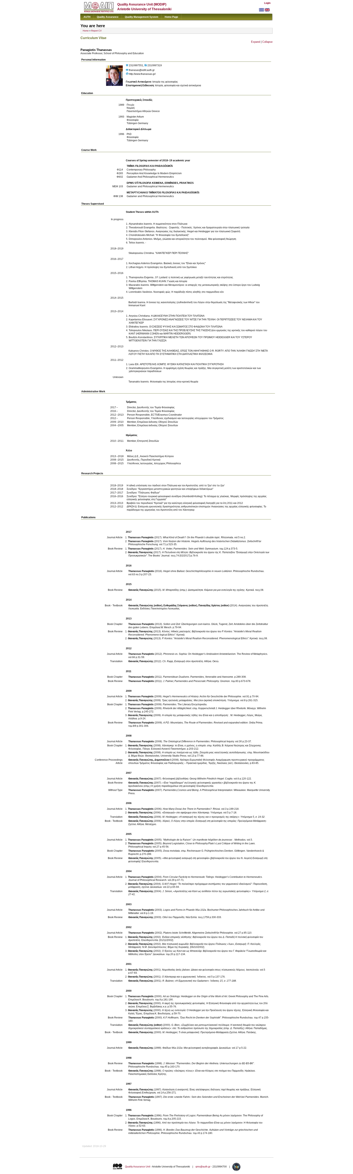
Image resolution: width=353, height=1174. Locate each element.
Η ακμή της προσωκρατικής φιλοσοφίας (183, 1003)
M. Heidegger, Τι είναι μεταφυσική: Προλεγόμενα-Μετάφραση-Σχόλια (199, 1032)
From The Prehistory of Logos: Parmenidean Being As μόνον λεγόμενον (202, 1115)
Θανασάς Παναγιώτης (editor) (145, 605)
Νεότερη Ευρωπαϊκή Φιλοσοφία (197, 759)
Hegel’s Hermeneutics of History (181, 696)
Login (267, 3)
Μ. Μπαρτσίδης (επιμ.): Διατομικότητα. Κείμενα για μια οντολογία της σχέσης (203, 590)
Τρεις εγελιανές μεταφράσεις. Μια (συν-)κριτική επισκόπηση (194, 700)
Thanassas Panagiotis (141, 537)
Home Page (171, 17)
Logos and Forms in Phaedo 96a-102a (184, 909)
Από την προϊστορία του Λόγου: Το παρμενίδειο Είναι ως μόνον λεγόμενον (202, 1122)
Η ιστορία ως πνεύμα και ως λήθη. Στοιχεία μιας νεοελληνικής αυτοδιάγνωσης (204, 752)
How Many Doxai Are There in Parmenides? (187, 808)
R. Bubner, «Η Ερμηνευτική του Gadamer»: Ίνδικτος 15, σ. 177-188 (199, 980)
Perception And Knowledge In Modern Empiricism (154, 173)
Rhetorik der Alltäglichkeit (177, 708)
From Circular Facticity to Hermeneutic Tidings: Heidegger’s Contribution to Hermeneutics (212, 877)
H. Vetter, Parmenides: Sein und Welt (183, 548)
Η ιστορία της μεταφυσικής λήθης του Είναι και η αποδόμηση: (195, 715)
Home (86, 30)
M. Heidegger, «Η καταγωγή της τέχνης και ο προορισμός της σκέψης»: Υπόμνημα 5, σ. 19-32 (213, 816)
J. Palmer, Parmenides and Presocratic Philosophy (191, 681)
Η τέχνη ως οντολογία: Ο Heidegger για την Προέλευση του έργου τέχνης (201, 1010)
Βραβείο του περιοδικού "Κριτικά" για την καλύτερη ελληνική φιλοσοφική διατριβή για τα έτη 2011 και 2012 (185, 503)
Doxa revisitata (171, 850)
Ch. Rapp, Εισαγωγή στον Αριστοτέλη (182, 661)
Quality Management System (141, 17)
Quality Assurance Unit (137, 1166)
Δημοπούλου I (162, 759)
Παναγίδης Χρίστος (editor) (213, 605)
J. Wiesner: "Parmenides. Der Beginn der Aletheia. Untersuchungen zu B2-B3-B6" (208, 1063)
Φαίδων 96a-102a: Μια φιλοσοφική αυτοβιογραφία (190, 1047)
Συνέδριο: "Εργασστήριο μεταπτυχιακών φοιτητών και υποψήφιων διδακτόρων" (170, 489)
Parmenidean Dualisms (176, 676)
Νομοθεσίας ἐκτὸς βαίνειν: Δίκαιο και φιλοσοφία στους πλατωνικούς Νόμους (203, 969)
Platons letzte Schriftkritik (177, 932)
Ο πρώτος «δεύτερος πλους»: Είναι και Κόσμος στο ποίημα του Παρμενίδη (203, 1070)
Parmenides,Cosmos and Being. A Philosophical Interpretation (197, 790)
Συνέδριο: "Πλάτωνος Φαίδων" (143, 492)
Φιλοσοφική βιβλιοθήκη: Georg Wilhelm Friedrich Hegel (193, 778)
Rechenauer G (195, 850)
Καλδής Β (218, 745)
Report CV (96, 30)
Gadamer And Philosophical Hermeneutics (150, 176)
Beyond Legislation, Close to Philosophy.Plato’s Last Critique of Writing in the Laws (209, 843)
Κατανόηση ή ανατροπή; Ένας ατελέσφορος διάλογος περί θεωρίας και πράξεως (205, 1089)
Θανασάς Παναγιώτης (140, 552)
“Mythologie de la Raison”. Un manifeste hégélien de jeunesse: (198, 839)
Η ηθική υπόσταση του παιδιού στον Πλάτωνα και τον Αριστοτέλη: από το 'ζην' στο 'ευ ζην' (176, 485)
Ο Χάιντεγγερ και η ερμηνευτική (179, 976)
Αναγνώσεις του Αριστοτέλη (253, 605)
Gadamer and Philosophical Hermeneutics (150, 186)
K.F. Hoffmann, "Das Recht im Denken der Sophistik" (192, 1017)
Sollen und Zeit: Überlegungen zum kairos (186, 624)
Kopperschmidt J (207, 708)
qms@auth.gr (202, 1166)
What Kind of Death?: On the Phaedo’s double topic (191, 537)
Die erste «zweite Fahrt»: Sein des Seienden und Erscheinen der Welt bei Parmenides (211, 1097)
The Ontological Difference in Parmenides (186, 741)
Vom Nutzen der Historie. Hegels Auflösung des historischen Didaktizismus (204, 541)
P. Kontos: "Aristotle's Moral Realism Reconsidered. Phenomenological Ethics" (205, 638)
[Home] (99, 11)
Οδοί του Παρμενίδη (173, 917)
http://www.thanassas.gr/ (142, 74)
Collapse (267, 41)
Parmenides (169, 704)
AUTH (87, 17)
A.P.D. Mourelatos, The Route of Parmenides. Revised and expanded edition (205, 722)
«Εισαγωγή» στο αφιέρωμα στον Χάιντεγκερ (185, 812)
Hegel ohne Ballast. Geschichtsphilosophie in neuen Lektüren (197, 571)
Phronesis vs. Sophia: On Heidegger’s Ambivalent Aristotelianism (199, 654)
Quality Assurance (107, 17)
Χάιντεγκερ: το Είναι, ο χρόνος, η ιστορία (184, 745)
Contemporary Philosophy (141, 169)
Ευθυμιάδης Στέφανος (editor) (180, 605)
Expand (255, 41)
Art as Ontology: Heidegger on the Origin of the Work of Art (195, 996)
